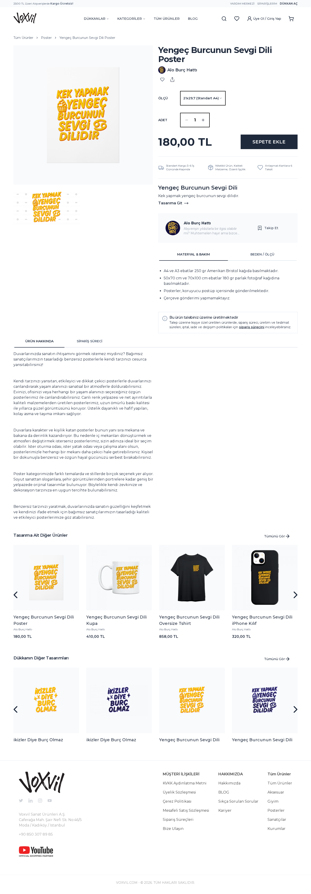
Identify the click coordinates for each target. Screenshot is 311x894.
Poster (46, 38)
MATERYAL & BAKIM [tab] (193, 254)
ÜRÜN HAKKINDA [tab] (39, 341)
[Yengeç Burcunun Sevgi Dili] (192, 700)
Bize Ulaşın (173, 828)
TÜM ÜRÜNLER (167, 19)
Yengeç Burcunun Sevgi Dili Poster (87, 38)
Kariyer (225, 810)
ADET (162, 120)
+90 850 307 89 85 (36, 834)
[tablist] (228, 254)
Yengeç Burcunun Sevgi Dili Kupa (116, 620)
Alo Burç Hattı (197, 223)
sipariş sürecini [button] (251, 327)
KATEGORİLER (129, 19)
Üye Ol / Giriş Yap (267, 19)
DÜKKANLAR (94, 19)
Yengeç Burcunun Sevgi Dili (189, 739)
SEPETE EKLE (269, 142)
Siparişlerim (267, 3)
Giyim (273, 801)
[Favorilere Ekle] (162, 79)
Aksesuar (276, 792)
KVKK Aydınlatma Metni (184, 783)
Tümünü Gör (274, 536)
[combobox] (203, 98)
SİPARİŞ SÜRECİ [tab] (89, 341)
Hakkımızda (229, 783)
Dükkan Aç (289, 3)
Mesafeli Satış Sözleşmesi (186, 810)
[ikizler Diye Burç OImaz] (119, 700)
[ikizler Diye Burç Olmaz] (46, 700)
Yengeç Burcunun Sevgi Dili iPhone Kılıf (262, 620)
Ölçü (163, 98)
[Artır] (203, 120)
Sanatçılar (277, 819)
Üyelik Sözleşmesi (179, 792)
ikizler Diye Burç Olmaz (38, 739)
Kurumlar (277, 828)
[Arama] (224, 18)
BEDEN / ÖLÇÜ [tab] (262, 254)
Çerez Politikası (177, 801)
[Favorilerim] (236, 18)
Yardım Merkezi (242, 3)
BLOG (193, 19)
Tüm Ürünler (23, 38)
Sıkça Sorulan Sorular (238, 801)
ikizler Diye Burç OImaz (111, 739)
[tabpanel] (228, 284)
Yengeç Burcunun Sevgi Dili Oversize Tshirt (189, 620)
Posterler (276, 810)
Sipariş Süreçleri (178, 819)
